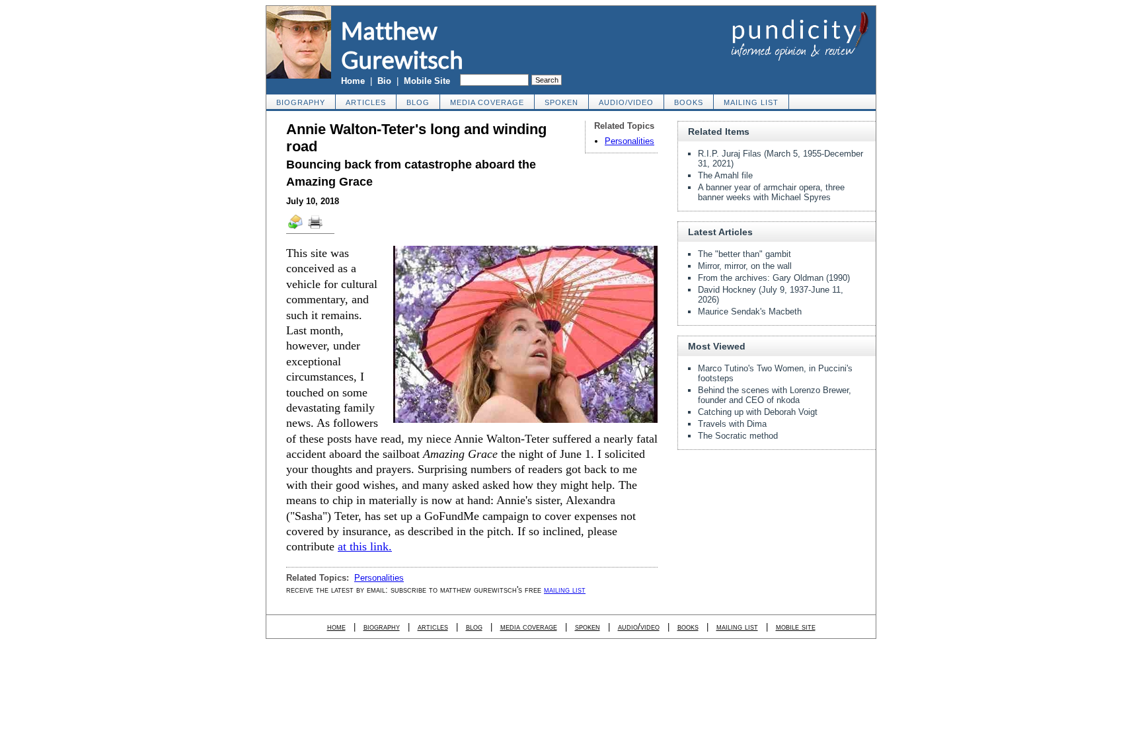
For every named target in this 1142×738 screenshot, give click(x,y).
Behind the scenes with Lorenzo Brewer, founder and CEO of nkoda (774, 395)
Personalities (629, 141)
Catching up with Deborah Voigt (758, 412)
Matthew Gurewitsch (402, 45)
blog (418, 102)
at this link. (365, 546)
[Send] (296, 228)
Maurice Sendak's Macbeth (750, 311)
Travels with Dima (732, 424)
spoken (561, 102)
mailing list (751, 102)
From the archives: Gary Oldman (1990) (774, 278)
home (336, 627)
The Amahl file (725, 175)
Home (353, 81)
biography (300, 102)
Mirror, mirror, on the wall (745, 266)
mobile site (796, 627)
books (688, 102)
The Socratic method (738, 436)
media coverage (487, 102)
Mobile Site (427, 81)
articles (366, 102)
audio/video (626, 102)
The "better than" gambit (744, 254)
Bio (384, 81)
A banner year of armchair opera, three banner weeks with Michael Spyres (771, 192)
